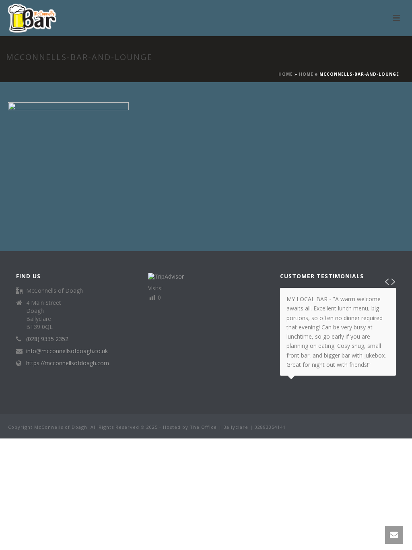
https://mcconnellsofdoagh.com (67, 363)
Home (285, 74)
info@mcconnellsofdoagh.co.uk (67, 351)
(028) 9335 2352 (47, 339)
